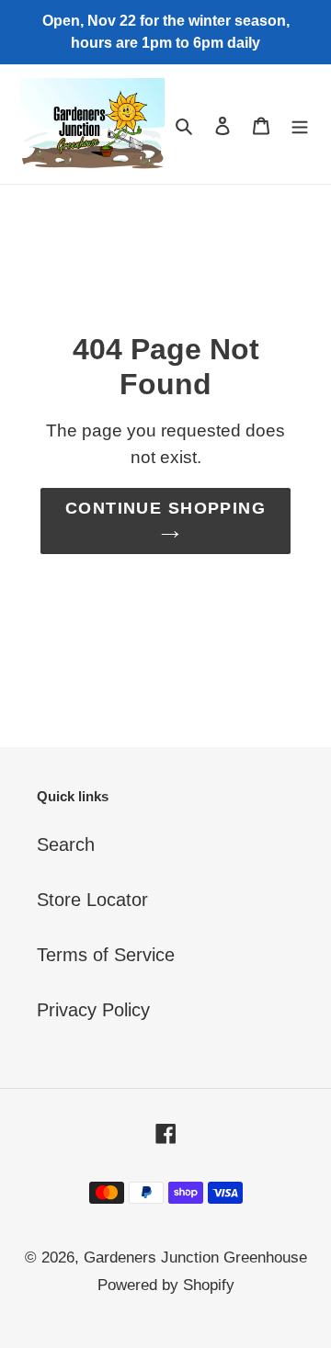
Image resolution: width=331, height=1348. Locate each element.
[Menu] (299, 124)
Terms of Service (106, 955)
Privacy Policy (93, 1010)
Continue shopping (165, 508)
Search (66, 844)
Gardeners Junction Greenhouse (195, 1257)
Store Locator (92, 899)
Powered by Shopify (165, 1285)
